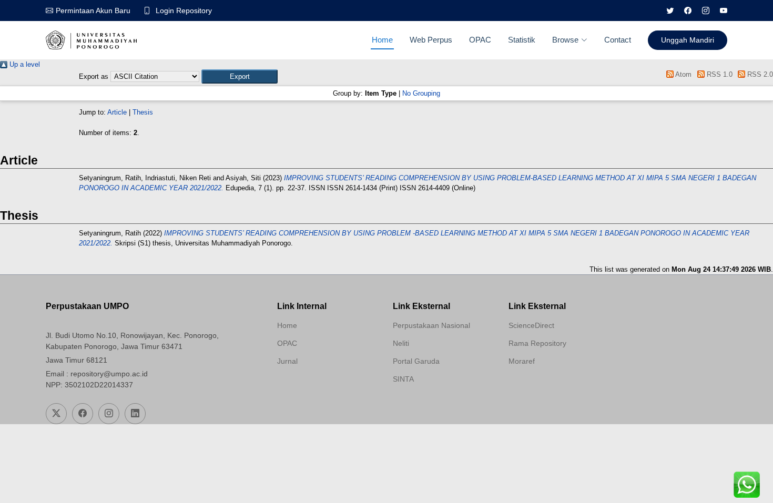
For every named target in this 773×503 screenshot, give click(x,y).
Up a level (23, 64)
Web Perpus (431, 39)
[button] (239, 76)
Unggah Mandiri (687, 40)
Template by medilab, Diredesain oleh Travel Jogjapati (314, 386)
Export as (93, 76)
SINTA (403, 379)
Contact (617, 39)
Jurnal (287, 361)
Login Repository (184, 10)
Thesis (143, 112)
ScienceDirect (531, 325)
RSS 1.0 (718, 74)
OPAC (480, 39)
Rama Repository (537, 343)
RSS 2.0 (759, 74)
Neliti (401, 343)
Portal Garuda (416, 361)
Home (382, 39)
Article (117, 112)
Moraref (521, 361)
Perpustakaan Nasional (431, 325)
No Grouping (421, 93)
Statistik (521, 39)
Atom (682, 74)
